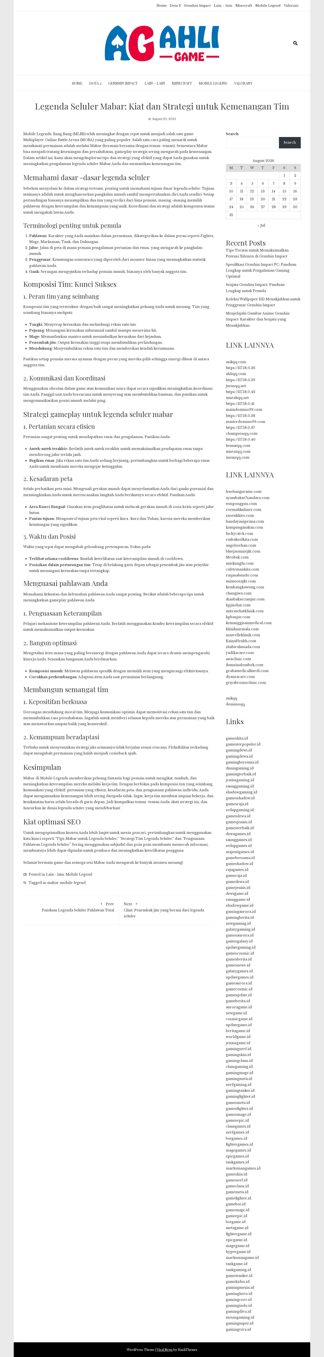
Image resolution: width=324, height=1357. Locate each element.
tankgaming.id (238, 1270)
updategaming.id (240, 947)
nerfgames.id (237, 1132)
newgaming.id (238, 923)
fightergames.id (239, 1144)
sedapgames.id (239, 846)
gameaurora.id (239, 983)
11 (241, 191)
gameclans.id (237, 1186)
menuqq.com (237, 457)
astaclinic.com (238, 659)
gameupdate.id (239, 995)
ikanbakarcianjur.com (245, 599)
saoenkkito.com (240, 515)
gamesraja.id (237, 804)
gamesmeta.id (238, 1103)
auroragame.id (239, 1007)
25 (242, 207)
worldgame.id (238, 1037)
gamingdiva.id (238, 1311)
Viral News (165, 1350)
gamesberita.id (239, 959)
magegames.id (238, 1150)
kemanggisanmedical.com (249, 623)
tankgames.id (237, 1162)
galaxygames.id (239, 971)
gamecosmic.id (239, 989)
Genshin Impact (197, 6)
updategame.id (239, 1025)
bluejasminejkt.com (243, 551)
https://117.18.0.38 (240, 416)
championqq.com (241, 433)
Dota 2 (175, 6)
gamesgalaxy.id (239, 941)
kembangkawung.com (245, 587)
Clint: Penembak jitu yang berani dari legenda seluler (164, 910)
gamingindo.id (239, 1305)
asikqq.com (236, 362)
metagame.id (237, 1228)
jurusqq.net (236, 386)
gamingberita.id (240, 917)
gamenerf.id (236, 1180)
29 (284, 207)
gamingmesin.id (240, 1287)
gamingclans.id (239, 1061)
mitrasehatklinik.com (245, 611)
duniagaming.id (240, 768)
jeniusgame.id (238, 1043)
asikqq (231, 698)
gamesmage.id (238, 1114)
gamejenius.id (238, 888)
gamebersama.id (240, 858)
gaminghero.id (239, 1294)
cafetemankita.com (242, 569)
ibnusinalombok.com (244, 665)
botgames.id (236, 1138)
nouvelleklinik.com (243, 635)
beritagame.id (238, 1031)
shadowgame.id (239, 905)
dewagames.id (238, 834)
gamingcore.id (239, 1300)
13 (263, 191)
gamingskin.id (238, 1055)
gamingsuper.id (239, 1323)
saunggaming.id (240, 786)
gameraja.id (236, 875)
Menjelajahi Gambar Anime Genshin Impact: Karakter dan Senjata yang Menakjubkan (258, 319)
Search (232, 134)
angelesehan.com (241, 545)
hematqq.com (238, 445)
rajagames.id (237, 870)
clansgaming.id (239, 1067)
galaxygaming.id (240, 929)
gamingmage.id (239, 1073)
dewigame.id (237, 893)
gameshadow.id (239, 864)
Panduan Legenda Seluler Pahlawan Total (78, 907)
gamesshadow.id (240, 798)
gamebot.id (235, 1204)
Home (162, 6)
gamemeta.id (237, 1192)
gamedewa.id (237, 882)
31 (231, 215)
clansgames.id (238, 1126)
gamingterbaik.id (241, 774)
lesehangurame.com (243, 491)
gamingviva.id (238, 1329)
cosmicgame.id (239, 1019)
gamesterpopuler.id (243, 744)
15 (284, 191)
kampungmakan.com (244, 527)
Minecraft (244, 6)
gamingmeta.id (239, 1079)
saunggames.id (239, 840)
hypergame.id (238, 1252)
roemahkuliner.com (243, 509)
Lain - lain (55, 874)
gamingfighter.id (240, 1096)
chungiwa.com (238, 593)
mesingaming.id (240, 1317)
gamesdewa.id (238, 816)
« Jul (261, 225)
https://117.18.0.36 (240, 368)
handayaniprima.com (245, 521)
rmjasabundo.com (242, 575)
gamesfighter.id (239, 1108)
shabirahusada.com (243, 647)
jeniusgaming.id (240, 780)
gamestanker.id (239, 1276)
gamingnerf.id (238, 1049)
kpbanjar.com (238, 617)
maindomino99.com (244, 409)
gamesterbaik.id (240, 828)
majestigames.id (240, 852)
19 (252, 199)
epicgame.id (236, 1240)
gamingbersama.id (242, 762)
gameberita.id (238, 1001)
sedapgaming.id (240, 810)
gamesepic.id (237, 1120)
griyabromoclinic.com (246, 683)
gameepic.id (236, 1216)
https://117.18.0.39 (240, 380)
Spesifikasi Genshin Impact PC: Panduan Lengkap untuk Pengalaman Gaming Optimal (261, 270)
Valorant (291, 6)
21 (273, 199)
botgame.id (235, 1222)
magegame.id (237, 1246)
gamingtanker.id (240, 1090)
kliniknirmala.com (242, 629)
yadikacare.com (240, 653)
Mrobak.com (237, 557)
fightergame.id (238, 1234)
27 (263, 207)
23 (295, 199)
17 (231, 199)
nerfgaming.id (238, 1085)
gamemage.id (237, 1210)
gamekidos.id (238, 1281)
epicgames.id (237, 1156)
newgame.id (236, 1013)
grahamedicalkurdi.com (247, 671)
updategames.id (239, 977)
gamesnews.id (238, 965)
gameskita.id (237, 738)
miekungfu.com (240, 563)
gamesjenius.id (239, 822)
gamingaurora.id (241, 911)
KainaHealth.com (241, 641)
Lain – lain (223, 6)
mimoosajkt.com (241, 581)
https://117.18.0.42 (240, 392)
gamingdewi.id (239, 750)
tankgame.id (236, 1264)
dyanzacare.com (240, 677)
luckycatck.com (239, 533)
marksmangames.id (243, 1168)
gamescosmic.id (240, 953)
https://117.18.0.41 (240, 404)
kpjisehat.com (238, 605)
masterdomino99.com (245, 422)
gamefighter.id (238, 1198)
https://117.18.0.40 (240, 439)
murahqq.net (237, 398)
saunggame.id (238, 899)
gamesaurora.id (240, 935)
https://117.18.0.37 (240, 427)
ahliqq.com (236, 374)
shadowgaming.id (241, 792)
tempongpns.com (241, 504)
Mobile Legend (268, 6)
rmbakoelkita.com (242, 539)
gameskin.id (236, 1174)
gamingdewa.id (239, 756)
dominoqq (235, 704)
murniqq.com (238, 451)
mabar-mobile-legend (66, 883)
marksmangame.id (242, 1258)
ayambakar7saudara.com (247, 498)
